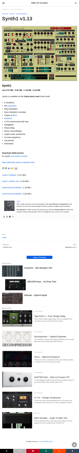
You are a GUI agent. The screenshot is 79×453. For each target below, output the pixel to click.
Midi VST (37, 413)
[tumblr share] (72, 451)
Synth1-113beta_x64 (10, 181)
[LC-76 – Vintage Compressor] (17, 400)
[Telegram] (10, 217)
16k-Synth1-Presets (19, 156)
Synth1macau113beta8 (11, 188)
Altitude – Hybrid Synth (35, 295)
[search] (76, 3)
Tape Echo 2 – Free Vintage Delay (49, 316)
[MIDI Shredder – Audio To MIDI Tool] (17, 420)
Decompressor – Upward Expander (50, 336)
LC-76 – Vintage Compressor (47, 398)
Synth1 (4, 237)
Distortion (8, 118)
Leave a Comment (39, 257)
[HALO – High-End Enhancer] (17, 359)
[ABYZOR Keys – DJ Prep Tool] (15, 284)
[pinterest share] (33, 451)
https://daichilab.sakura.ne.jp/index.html (18, 162)
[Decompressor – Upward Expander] (17, 339)
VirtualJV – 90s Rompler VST (38, 268)
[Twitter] (13, 217)
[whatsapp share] (46, 451)
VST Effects (38, 311)
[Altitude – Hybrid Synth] (12, 298)
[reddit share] (59, 451)
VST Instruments (17, 9)
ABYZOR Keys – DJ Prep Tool (41, 281)
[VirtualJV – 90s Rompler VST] (12, 271)
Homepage (5, 9)
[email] (19, 451)
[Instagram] (7, 217)
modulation (11, 106)
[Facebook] (4, 217)
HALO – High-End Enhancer (47, 357)
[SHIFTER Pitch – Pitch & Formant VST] (17, 379)
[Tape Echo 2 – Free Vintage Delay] (17, 318)
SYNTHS (11, 14)
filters (15, 115)
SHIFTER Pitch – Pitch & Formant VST (52, 377)
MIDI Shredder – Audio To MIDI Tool (50, 418)
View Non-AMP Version (46, 441)
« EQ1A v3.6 (7, 247)
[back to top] (74, 444)
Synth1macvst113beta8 (11, 194)
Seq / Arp (5, 14)
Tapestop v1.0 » (70, 247)
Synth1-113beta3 (9, 175)
